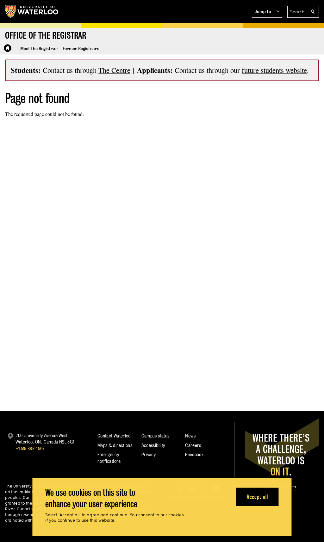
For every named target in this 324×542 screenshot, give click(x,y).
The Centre (114, 70)
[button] (267, 11)
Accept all (257, 496)
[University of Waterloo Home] (32, 11)
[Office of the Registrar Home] (7, 48)
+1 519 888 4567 (30, 448)
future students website (274, 70)
